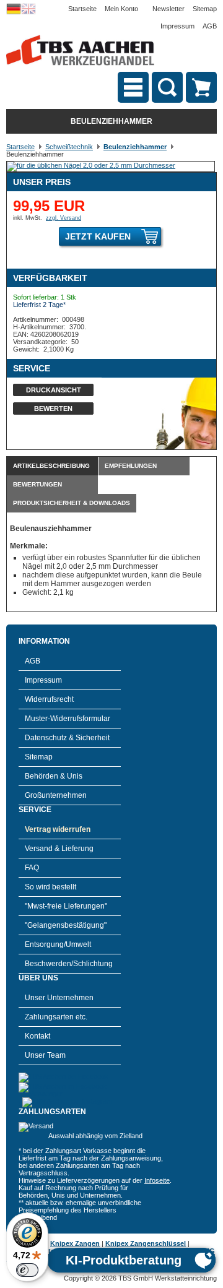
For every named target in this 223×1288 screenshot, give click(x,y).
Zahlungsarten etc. (56, 1017)
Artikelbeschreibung (51, 465)
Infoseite (157, 1180)
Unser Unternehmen (59, 997)
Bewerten (53, 408)
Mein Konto (121, 8)
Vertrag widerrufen (57, 829)
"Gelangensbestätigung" (66, 925)
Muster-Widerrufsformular (67, 718)
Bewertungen (37, 484)
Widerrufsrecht (49, 699)
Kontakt (37, 1036)
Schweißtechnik (69, 146)
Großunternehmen (56, 795)
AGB (210, 26)
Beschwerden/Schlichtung (69, 963)
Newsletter (168, 8)
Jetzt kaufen (98, 236)
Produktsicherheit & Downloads (71, 502)
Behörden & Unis (53, 776)
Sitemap (205, 8)
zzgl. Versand (63, 218)
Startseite (82, 8)
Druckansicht (53, 390)
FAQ (32, 867)
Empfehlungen (131, 465)
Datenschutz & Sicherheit (67, 737)
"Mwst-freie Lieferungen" (66, 906)
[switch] (27, 1270)
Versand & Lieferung (59, 848)
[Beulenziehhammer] (91, 165)
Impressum (177, 26)
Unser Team (45, 1055)
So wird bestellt (50, 887)
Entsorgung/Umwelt (58, 944)
